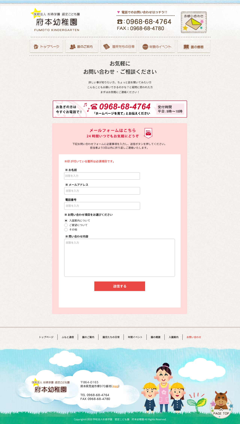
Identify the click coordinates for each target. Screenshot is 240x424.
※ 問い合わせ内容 (76, 236)
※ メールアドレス (76, 184)
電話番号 (70, 199)
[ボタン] (46, 46)
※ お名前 (71, 170)
